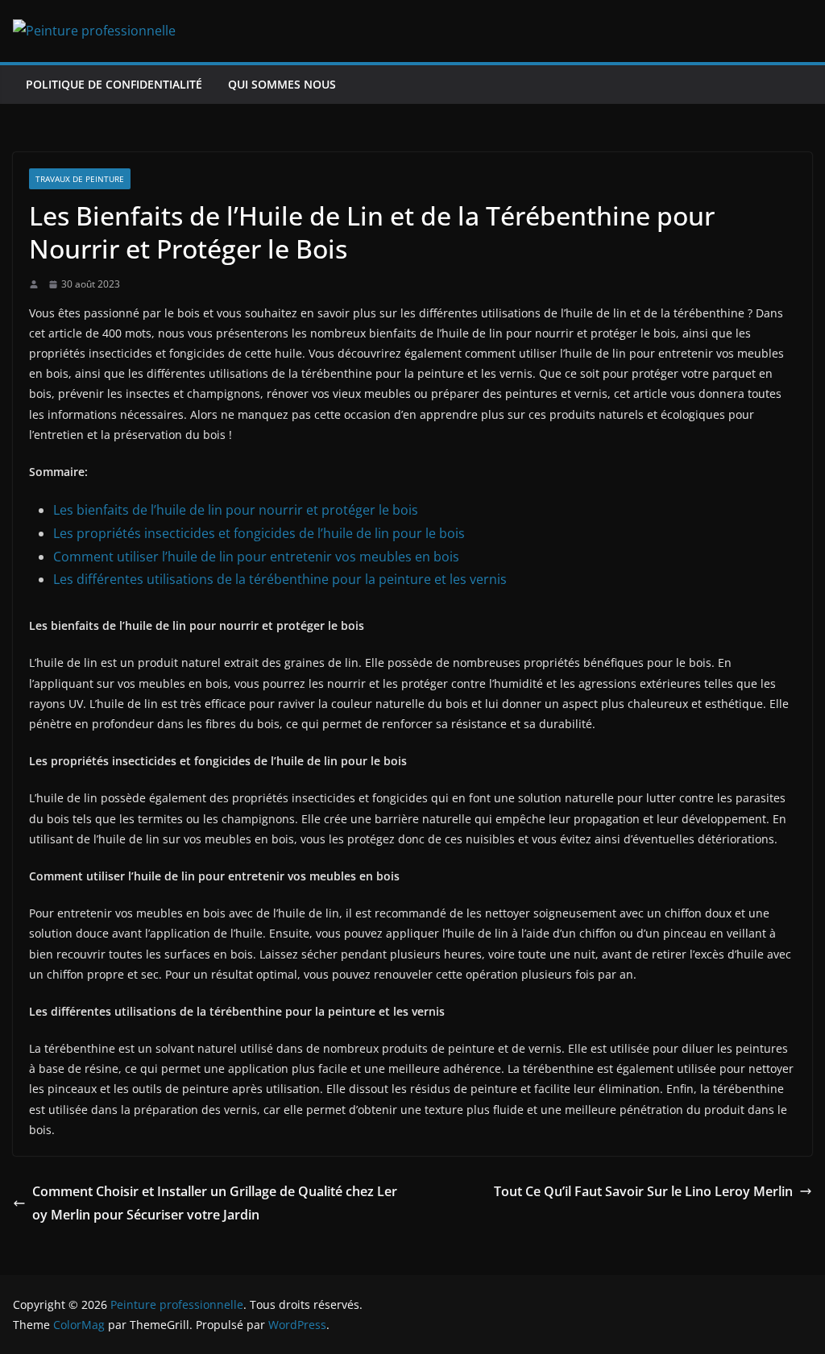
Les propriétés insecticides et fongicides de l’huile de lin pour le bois (259, 533)
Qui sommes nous (282, 84)
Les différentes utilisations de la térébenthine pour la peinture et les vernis (280, 579)
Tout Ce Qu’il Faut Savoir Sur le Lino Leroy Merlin (643, 1191)
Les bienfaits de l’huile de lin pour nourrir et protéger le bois (235, 510)
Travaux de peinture (79, 178)
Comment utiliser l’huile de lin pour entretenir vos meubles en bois (256, 556)
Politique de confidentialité (114, 84)
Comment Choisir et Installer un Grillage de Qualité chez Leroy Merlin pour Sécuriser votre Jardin (214, 1203)
